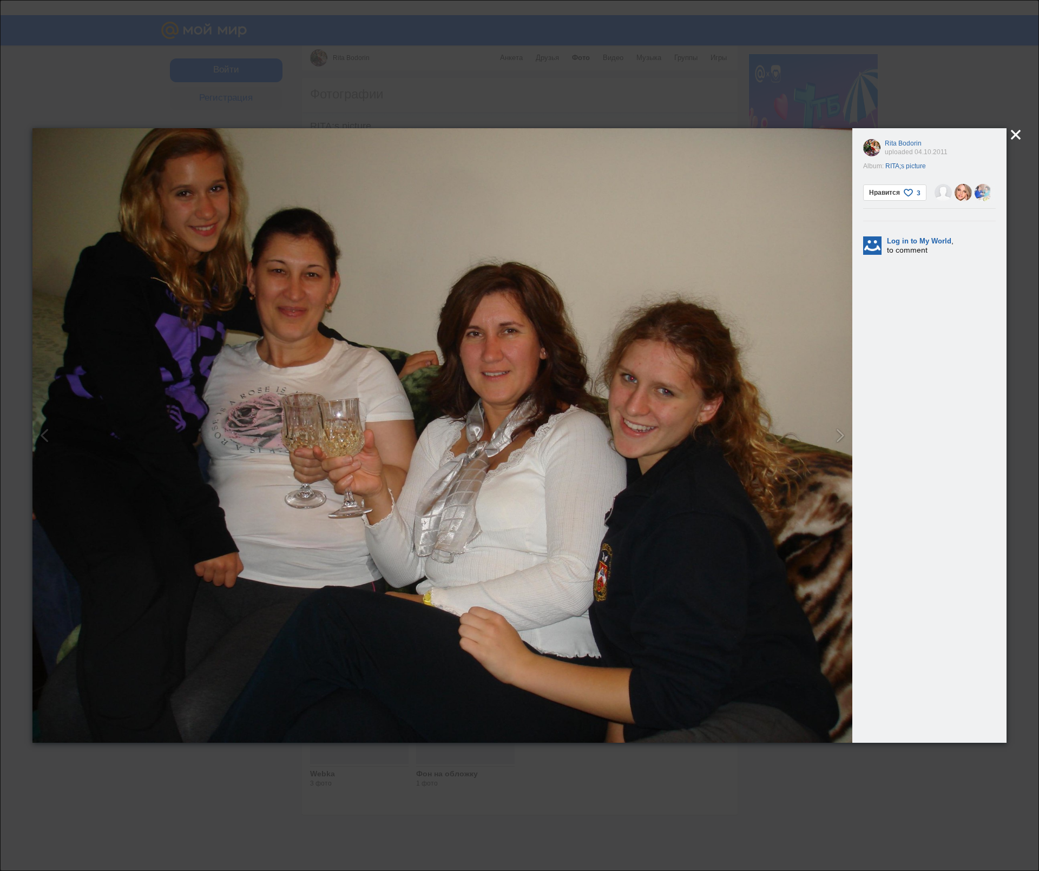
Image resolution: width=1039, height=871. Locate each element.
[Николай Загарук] (943, 192)
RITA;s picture (905, 166)
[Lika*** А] (963, 192)
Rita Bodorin (903, 143)
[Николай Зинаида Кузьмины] (983, 192)
